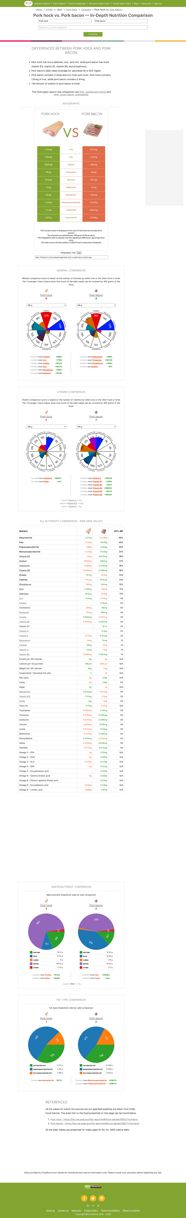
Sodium (23, 561)
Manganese (24, 691)
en (88, 1205)
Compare (86, 9)
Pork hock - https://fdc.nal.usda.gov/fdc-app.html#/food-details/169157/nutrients (94, 1119)
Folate (22, 701)
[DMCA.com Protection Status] (93, 1188)
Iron (21, 598)
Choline (22, 603)
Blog (136, 3)
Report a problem (131, 1210)
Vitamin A (23, 649)
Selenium (23, 593)
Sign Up (158, 3)
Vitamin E (23, 635)
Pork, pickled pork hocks (92, 92)
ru (93, 1205)
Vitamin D (24, 631)
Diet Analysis (59, 3)
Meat (59, 9)
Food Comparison (77, 3)
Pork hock (71, 9)
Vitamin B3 (24, 556)
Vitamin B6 (24, 570)
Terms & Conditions (110, 1210)
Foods (49, 9)
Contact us (63, 1210)
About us (50, 1210)
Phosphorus (25, 584)
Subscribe (146, 3)
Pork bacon (116, 9)
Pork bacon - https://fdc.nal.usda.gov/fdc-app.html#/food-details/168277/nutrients (95, 1123)
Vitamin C (73, 500)
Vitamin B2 (24, 654)
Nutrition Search (42, 3)
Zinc (21, 589)
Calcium (23, 645)
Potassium (24, 612)
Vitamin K (73, 506)
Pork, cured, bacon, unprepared (71, 94)
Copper (22, 617)
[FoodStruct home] (29, 5)
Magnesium (24, 640)
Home (39, 9)
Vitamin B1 (24, 565)
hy (98, 1205)
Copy (79, 253)
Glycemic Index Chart (99, 3)
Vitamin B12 (72, 503)
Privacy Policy (91, 1210)
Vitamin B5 (24, 621)
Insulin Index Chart (122, 3)
